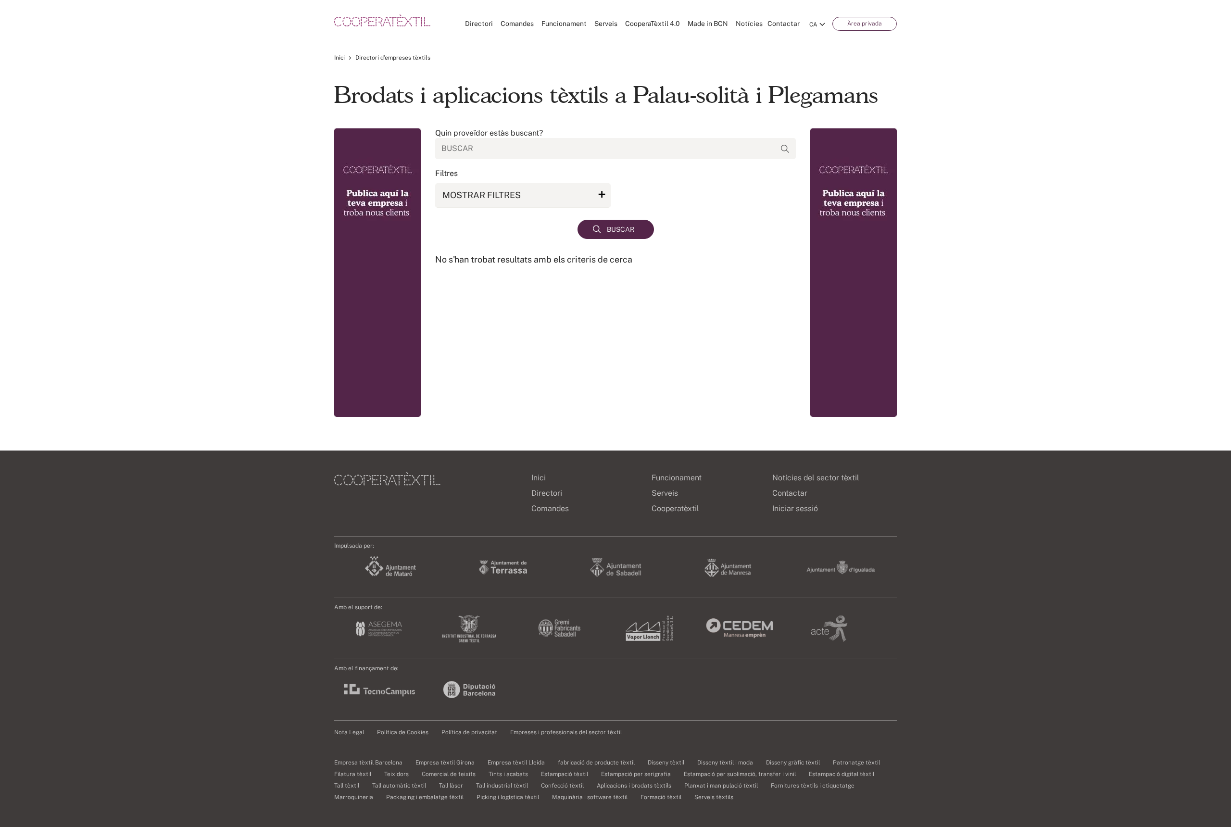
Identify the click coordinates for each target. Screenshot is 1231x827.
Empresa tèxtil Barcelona (368, 762)
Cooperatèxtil (675, 508)
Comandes (517, 23)
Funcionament (564, 23)
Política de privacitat (469, 732)
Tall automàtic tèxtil (399, 785)
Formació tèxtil (661, 797)
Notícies (749, 23)
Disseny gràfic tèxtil (793, 762)
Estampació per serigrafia (636, 774)
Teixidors (396, 774)
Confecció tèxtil (562, 785)
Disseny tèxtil (666, 762)
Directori (479, 23)
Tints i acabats (508, 774)
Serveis (605, 23)
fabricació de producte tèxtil (596, 762)
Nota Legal (349, 732)
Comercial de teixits (449, 774)
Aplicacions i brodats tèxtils (634, 785)
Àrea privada (864, 23)
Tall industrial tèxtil (502, 785)
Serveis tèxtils (713, 797)
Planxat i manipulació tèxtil (721, 785)
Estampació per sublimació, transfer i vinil (740, 774)
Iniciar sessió (795, 508)
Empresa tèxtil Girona (445, 762)
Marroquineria (353, 797)
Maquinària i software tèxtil (590, 797)
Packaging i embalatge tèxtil (425, 797)
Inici (339, 57)
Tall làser (451, 785)
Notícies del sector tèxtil (815, 477)
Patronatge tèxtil (856, 762)
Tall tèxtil (346, 785)
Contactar (783, 23)
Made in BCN (708, 23)
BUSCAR (620, 229)
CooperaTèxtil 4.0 (652, 23)
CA (813, 24)
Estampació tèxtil (564, 774)
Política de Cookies (402, 732)
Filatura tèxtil (352, 774)
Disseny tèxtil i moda (725, 762)
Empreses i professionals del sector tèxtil (566, 732)
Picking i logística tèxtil (508, 797)
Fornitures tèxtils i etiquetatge (812, 785)
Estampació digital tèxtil (841, 774)
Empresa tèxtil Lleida (516, 762)
